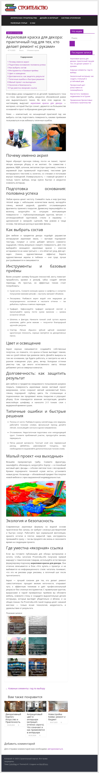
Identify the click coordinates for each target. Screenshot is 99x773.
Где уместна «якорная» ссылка (22, 88)
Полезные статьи (19, 23)
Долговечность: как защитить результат (26, 76)
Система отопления (71, 18)
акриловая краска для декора (46, 103)
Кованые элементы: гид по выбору (25, 688)
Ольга (21, 50)
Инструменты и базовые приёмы (22, 70)
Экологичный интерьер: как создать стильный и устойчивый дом (82, 78)
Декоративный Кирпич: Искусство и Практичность (13, 718)
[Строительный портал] (6, 20)
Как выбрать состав (16, 67)
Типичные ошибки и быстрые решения (25, 79)
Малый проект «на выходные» (21, 82)
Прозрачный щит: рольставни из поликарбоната (77, 87)
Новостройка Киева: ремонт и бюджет (56, 717)
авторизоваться (55, 749)
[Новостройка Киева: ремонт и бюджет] (57, 702)
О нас (32, 23)
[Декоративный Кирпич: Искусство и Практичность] (14, 702)
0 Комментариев (33, 50)
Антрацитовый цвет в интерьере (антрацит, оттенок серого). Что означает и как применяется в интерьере (36, 723)
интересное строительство (24, 18)
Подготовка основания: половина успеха (26, 64)
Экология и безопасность (19, 85)
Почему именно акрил (18, 62)
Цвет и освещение (16, 73)
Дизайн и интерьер (49, 18)
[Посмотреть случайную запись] (92, 20)
